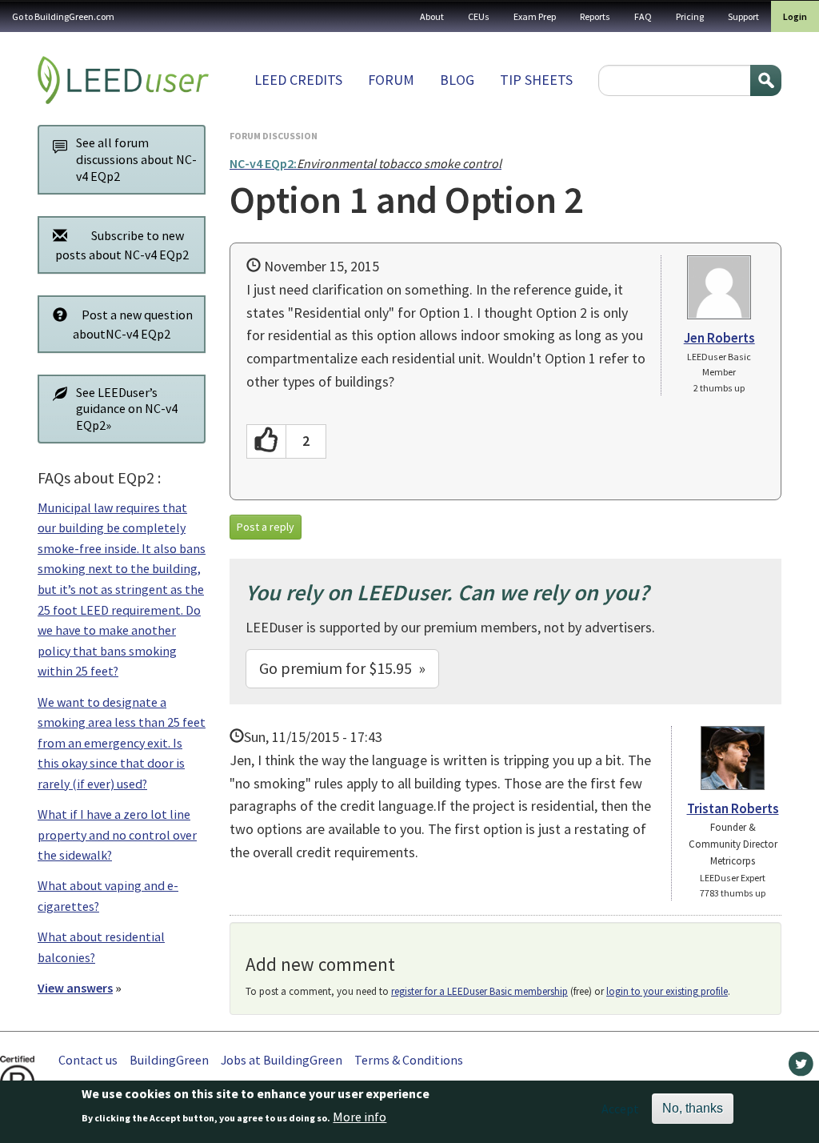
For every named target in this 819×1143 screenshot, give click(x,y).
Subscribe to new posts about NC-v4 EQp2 (122, 245)
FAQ (643, 16)
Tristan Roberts (733, 808)
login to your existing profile (667, 991)
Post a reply (265, 526)
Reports (595, 16)
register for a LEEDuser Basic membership (479, 991)
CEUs (478, 16)
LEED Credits (298, 79)
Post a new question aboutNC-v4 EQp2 (133, 324)
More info (359, 1117)
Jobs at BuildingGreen (281, 1060)
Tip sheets (536, 79)
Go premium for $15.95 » (342, 668)
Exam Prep (534, 16)
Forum (391, 79)
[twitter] (801, 1068)
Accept (620, 1109)
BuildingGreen (169, 1060)
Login (795, 16)
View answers (75, 988)
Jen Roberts (719, 338)
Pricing (690, 16)
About (432, 16)
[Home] (123, 80)
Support (743, 16)
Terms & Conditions (408, 1060)
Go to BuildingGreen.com (63, 16)
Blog (457, 79)
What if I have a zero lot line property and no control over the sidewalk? (117, 834)
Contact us (88, 1060)
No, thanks (692, 1108)
